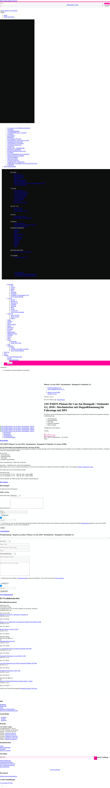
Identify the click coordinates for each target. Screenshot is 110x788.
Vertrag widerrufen (55, 769)
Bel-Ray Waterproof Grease (85, 467)
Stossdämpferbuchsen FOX (7, 641)
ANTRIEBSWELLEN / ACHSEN (17, 132)
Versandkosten (61, 399)
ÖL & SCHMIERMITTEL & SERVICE (18, 154)
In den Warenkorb (49, 435)
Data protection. (59, 578)
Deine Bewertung (5, 495)
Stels (8, 338)
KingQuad (13, 341)
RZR (12, 290)
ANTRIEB (10, 129)
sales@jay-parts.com (10, 734)
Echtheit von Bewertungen (7, 709)
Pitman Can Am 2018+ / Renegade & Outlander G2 (14, 614)
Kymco (9, 330)
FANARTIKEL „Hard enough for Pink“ (18, 140)
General (13, 287)
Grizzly (13, 347)
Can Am (9, 298)
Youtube (3, 719)
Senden (2, 527)
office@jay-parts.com (11, 739)
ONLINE (10, 335)
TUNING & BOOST (13, 160)
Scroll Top (14, 0)
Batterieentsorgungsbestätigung (8, 776)
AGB (1, 707)
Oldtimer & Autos (12, 333)
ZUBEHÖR (10, 165)
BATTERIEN (11, 136)
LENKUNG (10, 146)
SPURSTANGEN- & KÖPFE (15, 156)
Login (1, 746)
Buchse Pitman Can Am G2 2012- (9, 629)
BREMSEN (10, 137)
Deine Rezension (5, 508)
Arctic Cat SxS (15, 316)
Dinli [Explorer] (11, 324)
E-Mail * (2, 513)
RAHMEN (10, 152)
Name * (2, 511)
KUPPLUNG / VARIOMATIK (16, 148)
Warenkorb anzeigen (25, 688)
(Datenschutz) (85, 523)
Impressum (3, 704)
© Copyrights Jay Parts (6, 783)
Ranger (13, 289)
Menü (2, 12)
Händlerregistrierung (12, 360)
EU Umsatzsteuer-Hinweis (7, 765)
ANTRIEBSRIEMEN (13, 131)
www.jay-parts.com (10, 733)
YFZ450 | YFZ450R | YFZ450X (20, 349)
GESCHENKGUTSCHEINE (15, 143)
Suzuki (9, 340)
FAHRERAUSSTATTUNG (15, 142)
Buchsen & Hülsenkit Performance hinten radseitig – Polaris (16, 681)
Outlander (13, 304)
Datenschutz (3, 706)
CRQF (9, 323)
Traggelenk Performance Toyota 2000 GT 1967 (13, 656)
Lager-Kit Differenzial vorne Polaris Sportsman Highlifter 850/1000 (18, 663)
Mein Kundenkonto (5, 747)
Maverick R (14, 301)
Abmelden (3, 749)
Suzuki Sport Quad (16, 343)
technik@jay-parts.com (11, 736)
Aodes (9, 320)
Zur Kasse (34, 688)
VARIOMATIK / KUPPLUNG (16, 162)
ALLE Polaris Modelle (17, 296)
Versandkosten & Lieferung (7, 763)
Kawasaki (10, 329)
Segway (9, 336)
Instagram (3, 720)
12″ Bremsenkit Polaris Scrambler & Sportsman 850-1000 (15, 648)
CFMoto (9, 321)
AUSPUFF (10, 134)
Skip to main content (5, 0)
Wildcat (13, 318)
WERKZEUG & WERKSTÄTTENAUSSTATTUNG (22, 163)
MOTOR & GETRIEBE (14, 149)
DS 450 (13, 300)
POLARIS (10, 284)
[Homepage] (8, 10)
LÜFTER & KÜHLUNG (14, 145)
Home (5, 15)
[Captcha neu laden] (1, 518)
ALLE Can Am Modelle (17, 312)
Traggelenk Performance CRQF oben (10, 670)
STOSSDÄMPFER (12, 157)
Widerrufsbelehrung (5, 760)
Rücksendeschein (4, 766)
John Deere (10, 327)
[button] (21, 6)
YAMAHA (10, 346)
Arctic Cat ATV (15, 315)
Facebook (3, 717)
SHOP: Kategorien (9, 17)
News (5, 353)
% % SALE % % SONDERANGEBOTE (18, 128)
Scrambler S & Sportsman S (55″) (20, 295)
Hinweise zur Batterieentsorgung (9, 710)
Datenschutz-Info (22, 578)
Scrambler (13, 292)
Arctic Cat (10, 313)
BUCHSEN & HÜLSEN (14, 139)
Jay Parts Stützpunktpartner (14, 356)
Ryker (12, 307)
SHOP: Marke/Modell (10, 166)
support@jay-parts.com (11, 737)
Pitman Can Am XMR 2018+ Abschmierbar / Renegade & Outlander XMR (20, 622)
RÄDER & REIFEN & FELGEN (16, 151)
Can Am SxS (14, 310)
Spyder (13, 309)
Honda (9, 326)
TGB (8, 344)
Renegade (13, 306)
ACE (12, 286)
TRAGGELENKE (12, 159)
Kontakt (6, 355)
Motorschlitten (11, 332)
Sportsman (13, 293)
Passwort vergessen (5, 750)
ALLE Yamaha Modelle (17, 350)
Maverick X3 (14, 303)
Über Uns (6, 352)
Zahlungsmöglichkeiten (6, 762)
